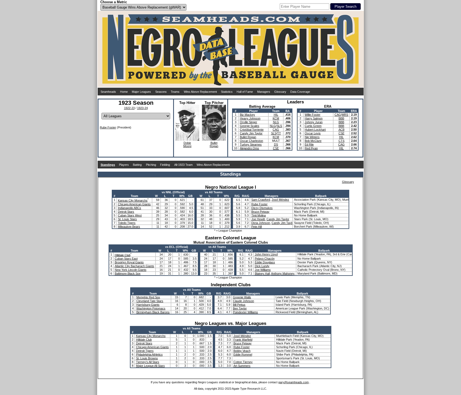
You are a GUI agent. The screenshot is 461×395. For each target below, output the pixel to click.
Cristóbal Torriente (252, 129)
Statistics (227, 91)
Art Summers (242, 365)
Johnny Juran (314, 122)
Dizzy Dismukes (262, 207)
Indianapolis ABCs (129, 207)
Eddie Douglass (265, 262)
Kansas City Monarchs (133, 200)
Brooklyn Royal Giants (129, 262)
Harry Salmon (314, 118)
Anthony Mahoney (282, 273)
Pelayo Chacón (265, 258)
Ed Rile (309, 144)
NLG (276, 122)
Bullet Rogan (248, 137)
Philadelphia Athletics (149, 354)
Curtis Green (313, 125)
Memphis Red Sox (148, 297)
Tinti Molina (258, 215)
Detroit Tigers (145, 350)
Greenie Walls (242, 297)
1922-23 (129, 108)
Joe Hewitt (258, 219)
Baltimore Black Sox (128, 273)
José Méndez (280, 199)
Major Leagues (141, 91)
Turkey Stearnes (251, 144)
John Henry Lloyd (266, 254)
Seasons (161, 91)
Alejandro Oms (249, 148)
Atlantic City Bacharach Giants (134, 266)
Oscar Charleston (251, 140)
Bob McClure (313, 140)
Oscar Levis (313, 133)
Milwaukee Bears (129, 226)
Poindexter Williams (245, 312)
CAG (276, 129)
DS (276, 144)
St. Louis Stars (127, 219)
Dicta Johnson (260, 222)
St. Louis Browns (147, 358)
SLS (279, 125)
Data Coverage (300, 91)
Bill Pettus (239, 304)
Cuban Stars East (126, 258)
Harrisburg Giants (148, 304)
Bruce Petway (260, 211)
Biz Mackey (247, 114)
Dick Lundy (262, 266)
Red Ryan (311, 148)
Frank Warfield (242, 339)
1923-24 (142, 108)
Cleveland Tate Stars (149, 301)
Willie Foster (312, 114)
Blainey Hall (262, 273)
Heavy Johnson (250, 118)
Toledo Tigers (127, 222)
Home (124, 91)
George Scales (249, 125)
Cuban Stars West (130, 215)
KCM (276, 118)
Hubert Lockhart (315, 129)
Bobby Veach (242, 350)
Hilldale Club (122, 254)
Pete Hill (256, 226)
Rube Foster (108, 127)
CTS (341, 140)
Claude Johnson (243, 301)
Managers (263, 91)
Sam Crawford (260, 199)
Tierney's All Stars (147, 362)
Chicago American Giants (134, 204)
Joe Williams (263, 269)
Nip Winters (312, 137)
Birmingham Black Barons (153, 312)
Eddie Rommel (242, 354)
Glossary (280, 91)
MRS (345, 114)
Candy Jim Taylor (251, 133)
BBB (341, 118)
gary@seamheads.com (293, 382)
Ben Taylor (240, 308)
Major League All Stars (150, 365)
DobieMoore (187, 144)
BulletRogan (214, 144)
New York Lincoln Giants (130, 269)
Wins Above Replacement (200, 91)
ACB (341, 129)
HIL (276, 114)
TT (279, 133)
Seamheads (108, 91)
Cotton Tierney (243, 362)
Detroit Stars (126, 211)
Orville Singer (248, 122)
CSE (276, 148)
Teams (175, 91)
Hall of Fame (245, 91)
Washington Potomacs (150, 308)
